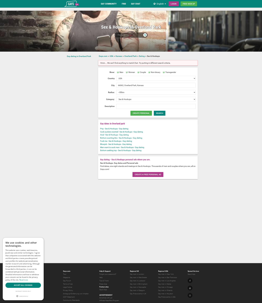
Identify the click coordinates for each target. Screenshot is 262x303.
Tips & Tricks (104, 281)
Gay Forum (67, 281)
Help (101, 277)
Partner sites (104, 287)
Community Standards (71, 300)
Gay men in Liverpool (137, 281)
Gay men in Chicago (165, 287)
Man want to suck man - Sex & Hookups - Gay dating (122, 147)
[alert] (23, 269)
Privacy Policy (68, 290)
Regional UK (134, 271)
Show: (112, 72)
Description (110, 106)
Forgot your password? (107, 274)
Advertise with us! (105, 298)
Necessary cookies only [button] (23, 291)
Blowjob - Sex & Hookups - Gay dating (116, 144)
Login (173, 4)
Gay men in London (137, 274)
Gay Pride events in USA (166, 297)
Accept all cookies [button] (23, 285)
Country (111, 78)
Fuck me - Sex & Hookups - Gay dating (116, 141)
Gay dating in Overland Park (79, 56)
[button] (23, 296)
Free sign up (189, 4)
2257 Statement (69, 297)
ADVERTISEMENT (105, 295)
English (160, 3)
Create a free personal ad (148, 174)
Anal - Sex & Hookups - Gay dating (114, 135)
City (113, 85)
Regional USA (163, 271)
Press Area (103, 284)
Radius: (111, 92)
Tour (64, 274)
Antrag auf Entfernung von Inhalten (76, 294)
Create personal (141, 113)
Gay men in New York (166, 274)
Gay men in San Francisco (167, 277)
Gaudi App (103, 290)
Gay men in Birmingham (139, 284)
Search (159, 113)
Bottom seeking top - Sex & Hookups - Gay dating (120, 150)
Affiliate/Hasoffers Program (109, 300)
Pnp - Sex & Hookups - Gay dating (114, 129)
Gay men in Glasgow (137, 290)
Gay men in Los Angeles (167, 281)
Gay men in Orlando (165, 290)
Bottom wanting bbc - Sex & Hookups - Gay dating (121, 138)
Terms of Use (68, 284)
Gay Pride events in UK (138, 294)
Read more (23, 280)
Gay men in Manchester (138, 277)
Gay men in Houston (165, 294)
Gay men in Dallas (164, 284)
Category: (110, 99)
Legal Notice (67, 287)
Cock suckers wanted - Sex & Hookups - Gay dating (121, 132)
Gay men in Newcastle (138, 287)
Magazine (66, 277)
